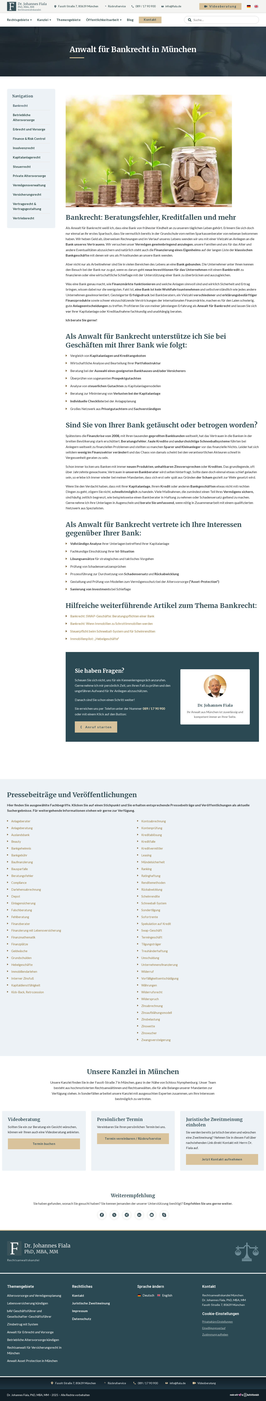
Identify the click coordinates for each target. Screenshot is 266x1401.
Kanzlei (42, 20)
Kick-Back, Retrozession (27, 992)
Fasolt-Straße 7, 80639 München (78, 6)
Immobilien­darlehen (24, 971)
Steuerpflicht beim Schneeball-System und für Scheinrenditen (112, 631)
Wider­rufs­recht (152, 992)
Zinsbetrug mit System (22, 1324)
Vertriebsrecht (23, 218)
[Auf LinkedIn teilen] (139, 1214)
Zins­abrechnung (152, 1006)
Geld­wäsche (19, 951)
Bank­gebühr (19, 855)
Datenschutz (81, 1319)
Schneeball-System (153, 903)
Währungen (149, 985)
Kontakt (150, 19)
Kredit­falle (148, 841)
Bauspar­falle (19, 869)
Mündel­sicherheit (153, 862)
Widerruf (147, 971)
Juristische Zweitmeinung (91, 1303)
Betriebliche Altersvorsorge (24, 117)
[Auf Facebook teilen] (101, 1214)
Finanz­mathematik (23, 937)
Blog (130, 20)
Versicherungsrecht (27, 194)
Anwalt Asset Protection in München (32, 1361)
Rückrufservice (117, 6)
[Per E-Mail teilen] (151, 1214)
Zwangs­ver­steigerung (156, 1040)
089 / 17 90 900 (145, 6)
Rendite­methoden (153, 882)
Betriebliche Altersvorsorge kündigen (33, 1340)
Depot (15, 896)
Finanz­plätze (19, 944)
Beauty (16, 841)
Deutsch (148, 1295)
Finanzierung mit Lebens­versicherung (36, 930)
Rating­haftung (150, 876)
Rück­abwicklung (151, 889)
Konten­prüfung (151, 828)
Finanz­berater (20, 924)
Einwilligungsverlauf (213, 1328)
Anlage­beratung (22, 828)
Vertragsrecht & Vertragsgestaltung (27, 206)
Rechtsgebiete (18, 20)
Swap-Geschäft (151, 930)
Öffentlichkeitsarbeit (102, 20)
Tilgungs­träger (151, 944)
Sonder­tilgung (150, 910)
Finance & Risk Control (29, 138)
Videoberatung (222, 6)
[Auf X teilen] (114, 1214)
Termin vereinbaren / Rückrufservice (133, 1138)
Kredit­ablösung (151, 835)
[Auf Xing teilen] (126, 1214)
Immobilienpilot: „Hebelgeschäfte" (94, 639)
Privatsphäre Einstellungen (217, 1321)
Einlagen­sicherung (23, 903)
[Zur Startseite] (27, 6)
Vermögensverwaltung (29, 185)
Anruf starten (98, 727)
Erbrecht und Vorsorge (29, 129)
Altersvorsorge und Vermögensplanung (34, 1295)
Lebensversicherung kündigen (27, 1303)
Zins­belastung (150, 1019)
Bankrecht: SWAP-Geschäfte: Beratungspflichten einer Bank (112, 616)
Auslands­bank (20, 835)
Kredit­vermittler (152, 848)
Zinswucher (149, 1033)
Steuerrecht (22, 166)
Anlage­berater (21, 821)
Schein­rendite (150, 896)
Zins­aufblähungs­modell (156, 1012)
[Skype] (164, 1214)
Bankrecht (20, 105)
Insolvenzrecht (24, 148)
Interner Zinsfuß (22, 978)
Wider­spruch (150, 999)
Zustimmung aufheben (215, 1334)
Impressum (80, 1311)
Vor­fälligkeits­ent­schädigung (160, 978)
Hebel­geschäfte (22, 964)
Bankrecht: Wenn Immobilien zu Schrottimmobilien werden (111, 623)
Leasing (146, 855)
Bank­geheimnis (21, 848)
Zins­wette (148, 1026)
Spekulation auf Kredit (156, 924)
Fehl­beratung (20, 917)
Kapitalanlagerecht (27, 157)
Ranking (146, 869)
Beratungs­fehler (22, 876)
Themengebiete (69, 20)
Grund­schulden (21, 958)
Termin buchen (44, 1144)
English (167, 1295)
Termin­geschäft (151, 937)
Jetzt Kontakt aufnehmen (222, 1159)
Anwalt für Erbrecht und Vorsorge (30, 1332)
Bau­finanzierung (22, 862)
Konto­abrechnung (153, 821)
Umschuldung (150, 958)
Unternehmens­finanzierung (159, 964)
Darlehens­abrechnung (26, 889)
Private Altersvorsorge (29, 176)
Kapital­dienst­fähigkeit (25, 985)
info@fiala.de (173, 6)
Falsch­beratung (21, 910)
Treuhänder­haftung (154, 951)
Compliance (19, 882)
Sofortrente (149, 917)
